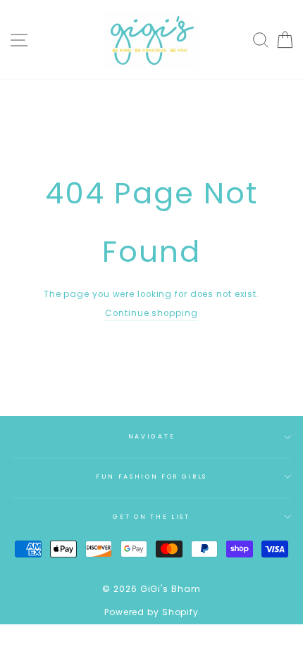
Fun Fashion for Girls (151, 476)
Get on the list (151, 516)
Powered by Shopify (151, 612)
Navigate (151, 436)
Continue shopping (151, 313)
